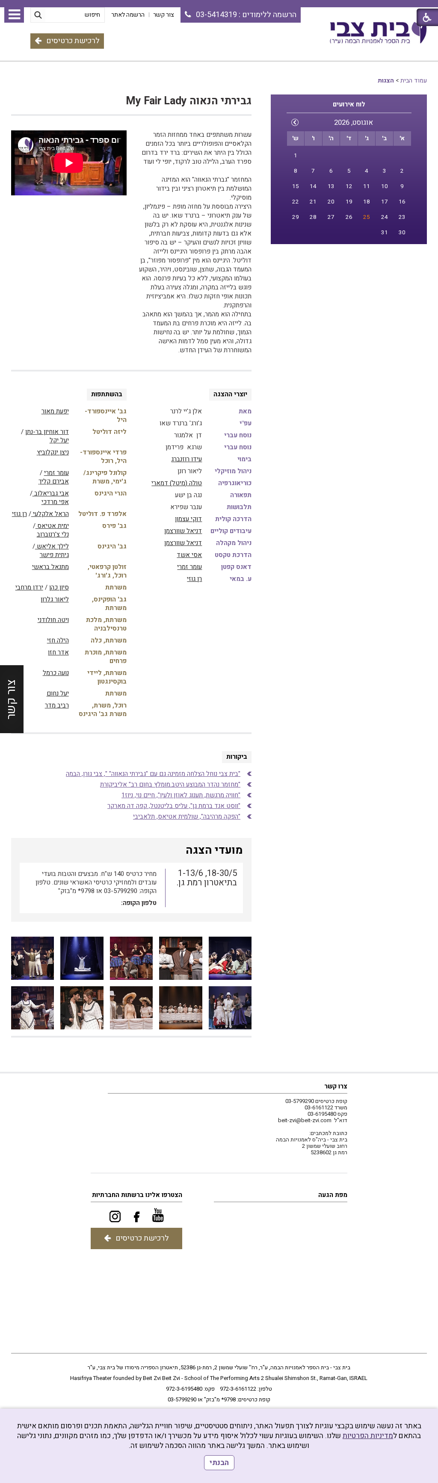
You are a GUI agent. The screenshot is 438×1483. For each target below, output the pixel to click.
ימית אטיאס (52, 526)
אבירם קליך (53, 481)
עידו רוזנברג (186, 459)
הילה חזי (58, 640)
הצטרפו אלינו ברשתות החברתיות (137, 1195)
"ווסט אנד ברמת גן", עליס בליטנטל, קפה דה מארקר (173, 806)
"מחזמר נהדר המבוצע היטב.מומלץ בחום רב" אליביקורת (170, 784)
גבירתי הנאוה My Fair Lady (189, 101)
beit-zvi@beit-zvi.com (304, 1120)
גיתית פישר (54, 555)
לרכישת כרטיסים (73, 41)
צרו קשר (335, 1086)
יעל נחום (58, 693)
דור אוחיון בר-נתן (47, 431)
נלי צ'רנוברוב (53, 534)
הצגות (386, 80)
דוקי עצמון (188, 519)
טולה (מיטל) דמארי (176, 483)
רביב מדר (57, 705)
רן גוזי (194, 579)
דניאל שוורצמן (183, 531)
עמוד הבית (413, 80)
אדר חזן (58, 652)
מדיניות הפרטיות (368, 1435)
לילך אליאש (52, 546)
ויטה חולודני (53, 620)
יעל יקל (59, 440)
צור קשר (11, 699)
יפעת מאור (55, 411)
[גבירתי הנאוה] (230, 958)
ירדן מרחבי (29, 587)
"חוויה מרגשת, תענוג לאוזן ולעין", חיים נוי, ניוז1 (180, 795)
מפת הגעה (332, 1195)
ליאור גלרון (55, 599)
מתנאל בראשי (50, 567)
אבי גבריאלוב (51, 493)
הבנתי (219, 1462)
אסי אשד (189, 555)
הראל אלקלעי (50, 514)
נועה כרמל (56, 673)
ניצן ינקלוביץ (53, 452)
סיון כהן (59, 587)
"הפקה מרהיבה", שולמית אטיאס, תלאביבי (186, 816)
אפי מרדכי (55, 502)
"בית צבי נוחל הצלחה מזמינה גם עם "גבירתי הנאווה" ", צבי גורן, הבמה (153, 773)
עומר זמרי (189, 567)
